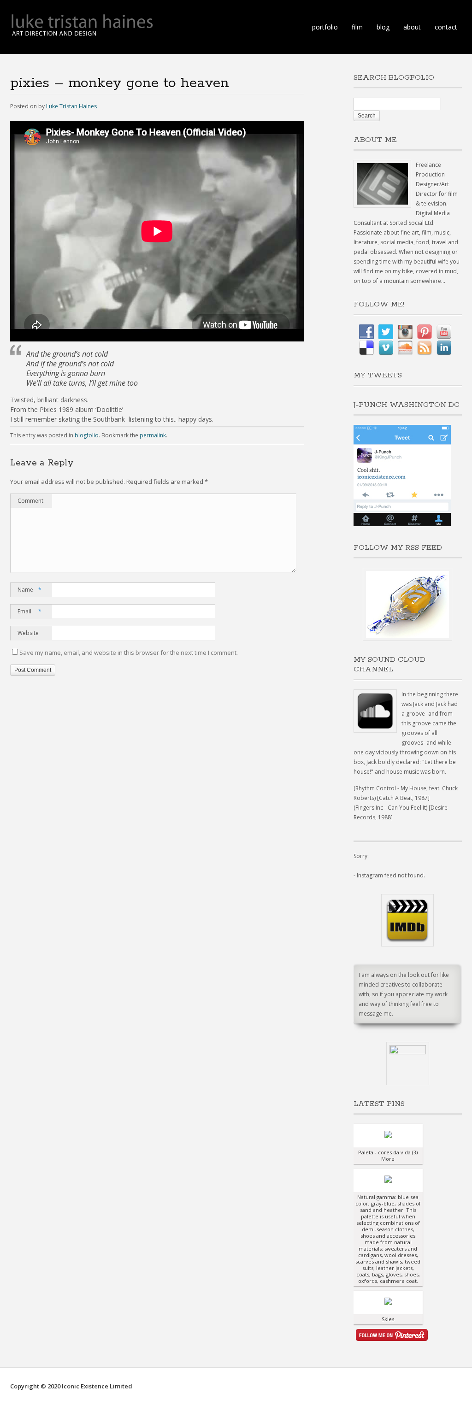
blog (383, 27)
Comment (30, 501)
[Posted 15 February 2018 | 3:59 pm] (388, 1135)
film (357, 27)
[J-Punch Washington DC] (402, 524)
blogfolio (87, 435)
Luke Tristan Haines (71, 106)
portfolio (325, 27)
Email (29, 611)
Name (29, 590)
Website (28, 633)
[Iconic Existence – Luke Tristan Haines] (82, 32)
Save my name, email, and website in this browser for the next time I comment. (128, 652)
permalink (153, 435)
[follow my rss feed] (408, 604)
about (412, 27)
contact (446, 27)
